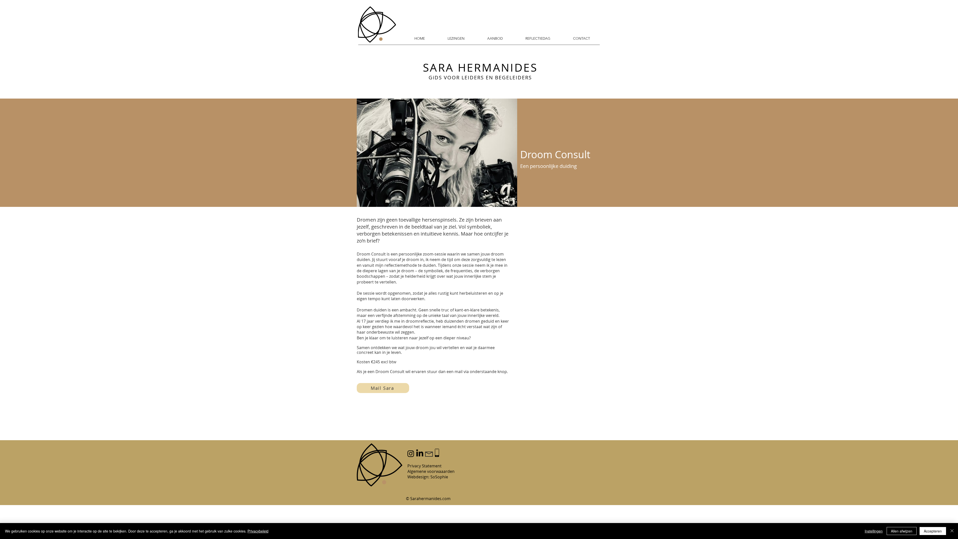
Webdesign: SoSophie (427, 477)
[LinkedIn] (419, 453)
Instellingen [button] (874, 531)
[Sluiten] (952, 531)
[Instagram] (410, 453)
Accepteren (933, 531)
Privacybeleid (257, 531)
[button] (581, 38)
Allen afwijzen (901, 531)
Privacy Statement (424, 466)
